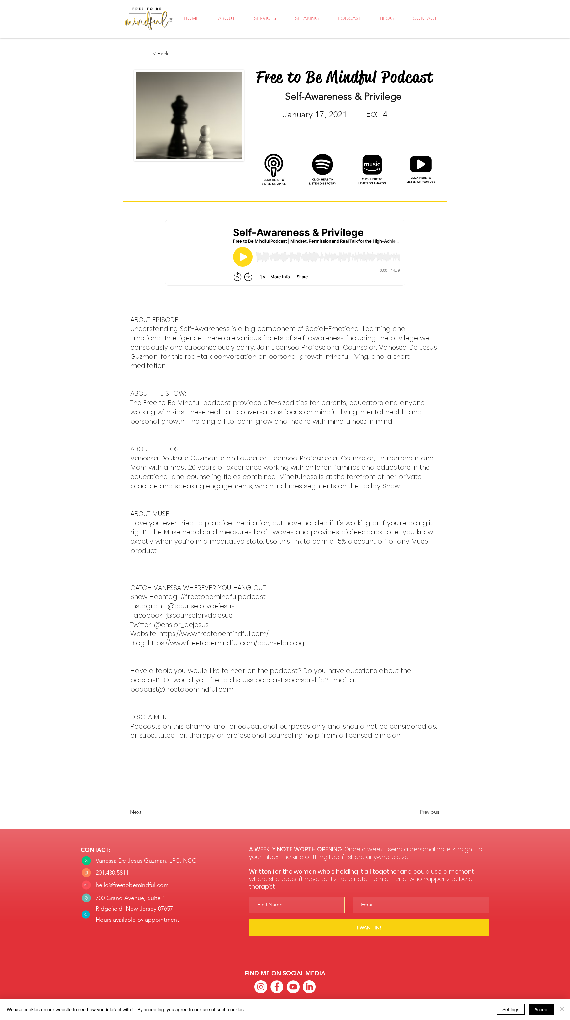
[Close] (562, 1009)
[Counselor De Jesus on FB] (276, 986)
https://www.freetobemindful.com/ (214, 633)
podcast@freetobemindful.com (181, 689)
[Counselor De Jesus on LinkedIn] (309, 986)
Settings (510, 1009)
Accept (541, 1009)
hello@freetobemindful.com (132, 885)
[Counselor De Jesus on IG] (260, 986)
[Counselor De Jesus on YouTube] (293, 986)
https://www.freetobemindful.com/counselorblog (226, 643)
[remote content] (285, 253)
